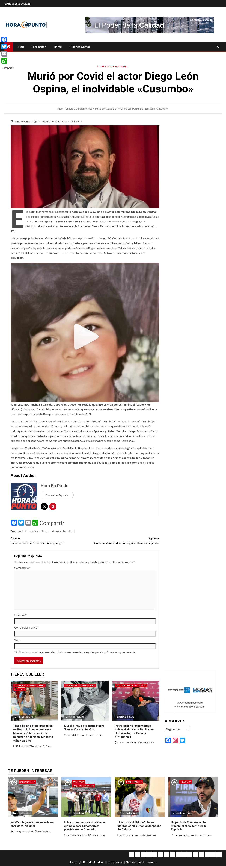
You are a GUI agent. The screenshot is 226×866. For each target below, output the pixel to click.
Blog (21, 47)
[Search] (218, 47)
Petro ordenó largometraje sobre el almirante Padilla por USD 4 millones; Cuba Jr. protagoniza (134, 731)
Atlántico (78, 782)
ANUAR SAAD (150, 835)
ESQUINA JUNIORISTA (83, 785)
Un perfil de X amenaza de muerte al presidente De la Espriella (189, 826)
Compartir (52, 523)
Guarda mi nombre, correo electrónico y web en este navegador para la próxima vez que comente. (77, 652)
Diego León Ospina (51, 531)
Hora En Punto (22, 121)
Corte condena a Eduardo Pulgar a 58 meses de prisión (126, 540)
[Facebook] (8, 39)
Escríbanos (38, 47)
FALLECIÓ (68, 531)
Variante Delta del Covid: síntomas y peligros (38, 540)
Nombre (20, 615)
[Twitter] (8, 46)
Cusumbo (34, 531)
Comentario (22, 567)
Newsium (131, 862)
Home (58, 47)
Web (17, 640)
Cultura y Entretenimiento (112, 66)
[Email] (8, 53)
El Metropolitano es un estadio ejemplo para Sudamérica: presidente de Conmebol (84, 826)
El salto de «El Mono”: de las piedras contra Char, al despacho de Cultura (139, 826)
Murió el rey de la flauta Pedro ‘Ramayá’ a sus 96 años (84, 727)
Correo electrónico (26, 627)
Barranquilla (27, 782)
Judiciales (19, 689)
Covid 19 (21, 531)
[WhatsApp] (8, 60)
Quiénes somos (80, 47)
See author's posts (57, 495)
